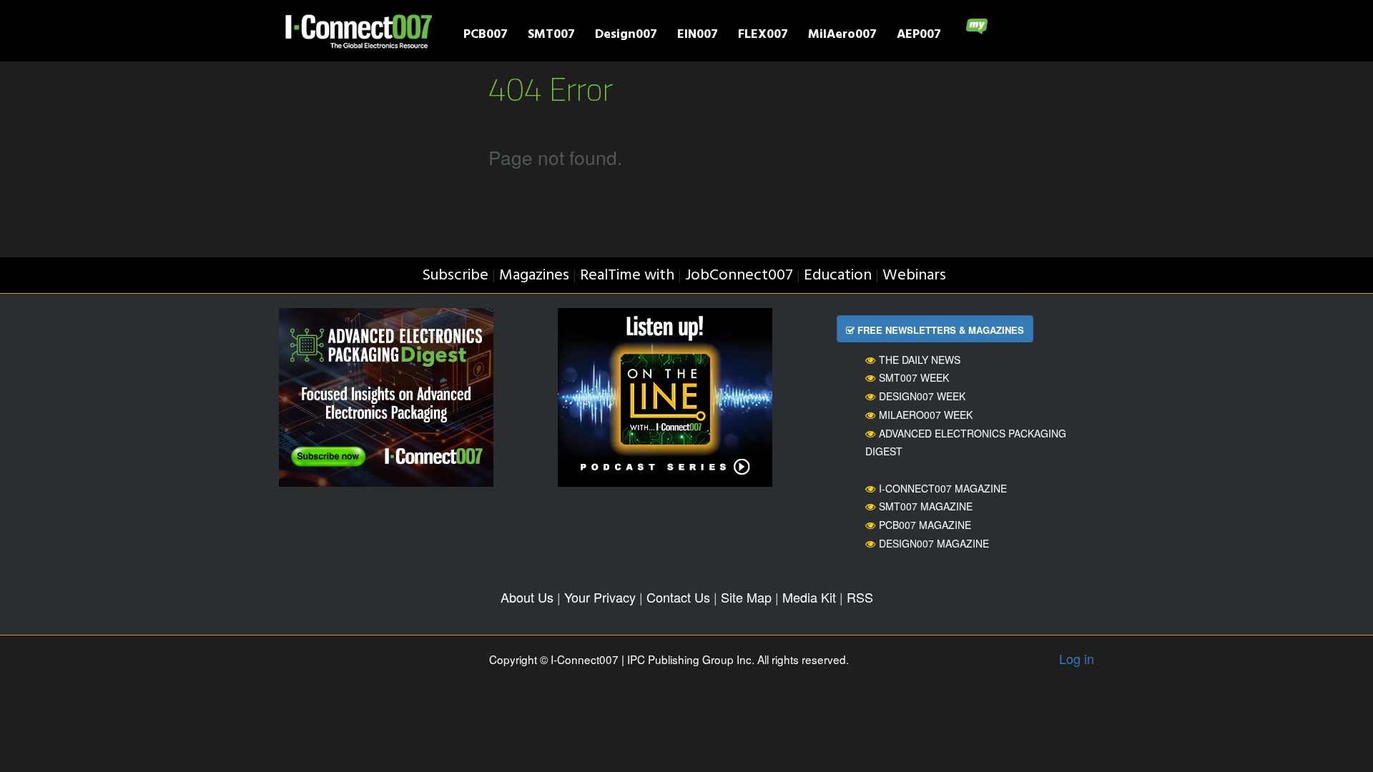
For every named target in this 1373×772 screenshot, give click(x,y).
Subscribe (455, 275)
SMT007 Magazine (926, 506)
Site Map (746, 597)
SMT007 (551, 36)
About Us (527, 597)
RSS (860, 597)
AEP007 (919, 36)
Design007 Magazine (934, 543)
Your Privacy (600, 597)
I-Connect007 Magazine (943, 488)
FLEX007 (763, 36)
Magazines (534, 275)
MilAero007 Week (926, 414)
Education (838, 275)
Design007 (626, 36)
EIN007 (697, 36)
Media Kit (809, 597)
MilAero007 (842, 36)
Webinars (914, 275)
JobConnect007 (739, 275)
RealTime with (627, 275)
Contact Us (678, 597)
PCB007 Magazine (925, 525)
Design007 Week (922, 396)
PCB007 (485, 36)
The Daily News (919, 359)
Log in (1076, 658)
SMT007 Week (914, 377)
